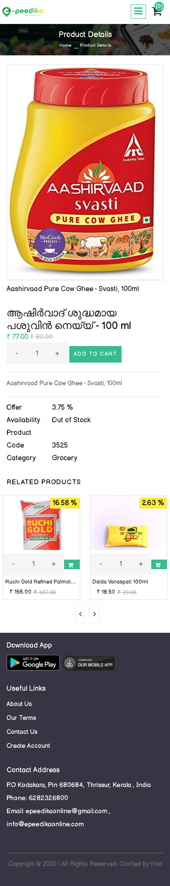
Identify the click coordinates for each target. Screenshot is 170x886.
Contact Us (22, 732)
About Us (19, 704)
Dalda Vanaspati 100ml (120, 582)
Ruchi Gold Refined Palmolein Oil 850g (52, 582)
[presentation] (80, 614)
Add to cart (95, 354)
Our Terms (21, 718)
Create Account (28, 746)
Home (65, 45)
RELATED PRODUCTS (44, 482)
